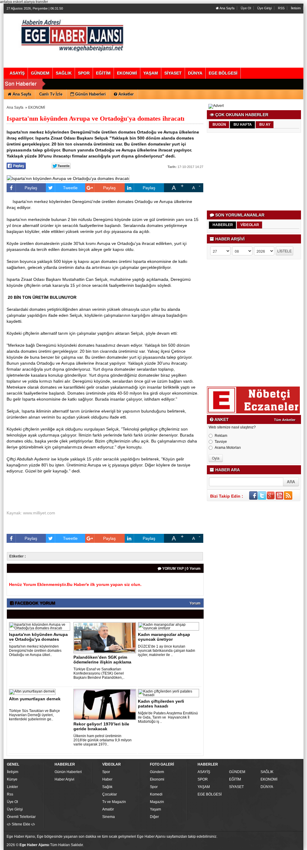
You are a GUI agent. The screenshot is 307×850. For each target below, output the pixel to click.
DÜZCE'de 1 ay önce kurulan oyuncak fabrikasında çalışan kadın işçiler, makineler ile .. (166, 650)
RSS (281, 8)
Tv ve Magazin (114, 802)
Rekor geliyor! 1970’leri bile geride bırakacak (101, 726)
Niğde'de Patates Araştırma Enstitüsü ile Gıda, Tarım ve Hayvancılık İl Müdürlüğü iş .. (168, 717)
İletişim (12, 772)
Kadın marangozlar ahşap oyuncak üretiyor (164, 637)
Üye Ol (246, 8)
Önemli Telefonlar (21, 817)
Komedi (156, 794)
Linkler (12, 787)
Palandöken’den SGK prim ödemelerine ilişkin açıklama (102, 659)
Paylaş (31, 187)
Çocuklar (109, 794)
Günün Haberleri (68, 772)
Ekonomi (157, 779)
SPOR (203, 779)
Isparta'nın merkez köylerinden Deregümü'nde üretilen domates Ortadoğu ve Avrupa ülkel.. (35, 650)
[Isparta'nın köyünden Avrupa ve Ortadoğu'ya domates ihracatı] (40, 626)
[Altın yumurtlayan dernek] (33, 691)
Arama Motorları (228, 448)
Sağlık (107, 787)
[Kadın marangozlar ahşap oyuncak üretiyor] (169, 626)
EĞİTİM (235, 779)
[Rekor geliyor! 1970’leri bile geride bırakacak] (105, 704)
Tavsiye (221, 442)
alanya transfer (36, 2)
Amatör (108, 809)
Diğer (154, 817)
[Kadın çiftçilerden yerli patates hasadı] (169, 693)
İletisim (296, 8)
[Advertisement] (254, 171)
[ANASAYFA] (72, 34)
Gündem (157, 772)
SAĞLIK (267, 772)
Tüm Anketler (284, 420)
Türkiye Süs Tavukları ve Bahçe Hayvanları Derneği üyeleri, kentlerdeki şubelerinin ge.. (34, 715)
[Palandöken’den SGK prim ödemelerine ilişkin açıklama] (105, 637)
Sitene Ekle (21, 824)
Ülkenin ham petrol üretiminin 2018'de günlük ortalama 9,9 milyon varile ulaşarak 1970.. (102, 740)
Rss (10, 794)
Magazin (157, 802)
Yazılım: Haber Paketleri (266, 845)
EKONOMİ (36, 107)
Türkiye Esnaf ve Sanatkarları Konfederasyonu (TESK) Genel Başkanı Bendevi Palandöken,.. (98, 673)
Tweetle (70, 187)
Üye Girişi (264, 8)
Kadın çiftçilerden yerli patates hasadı (161, 703)
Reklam (221, 436)
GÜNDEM (237, 772)
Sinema (108, 817)
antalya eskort (11, 2)
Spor (106, 772)
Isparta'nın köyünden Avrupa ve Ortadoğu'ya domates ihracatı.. (38, 639)
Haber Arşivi (64, 779)
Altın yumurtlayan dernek (35, 698)
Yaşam (155, 809)
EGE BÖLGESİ (210, 794)
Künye (12, 779)
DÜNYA (267, 787)
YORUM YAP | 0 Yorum (181, 568)
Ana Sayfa (226, 8)
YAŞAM (204, 787)
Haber (107, 779)
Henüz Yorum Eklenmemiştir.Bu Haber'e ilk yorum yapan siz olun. (75, 584)
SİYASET (236, 787)
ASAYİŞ (204, 772)
